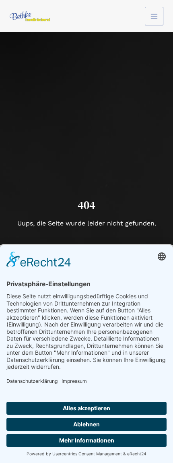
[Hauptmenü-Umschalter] (154, 16)
